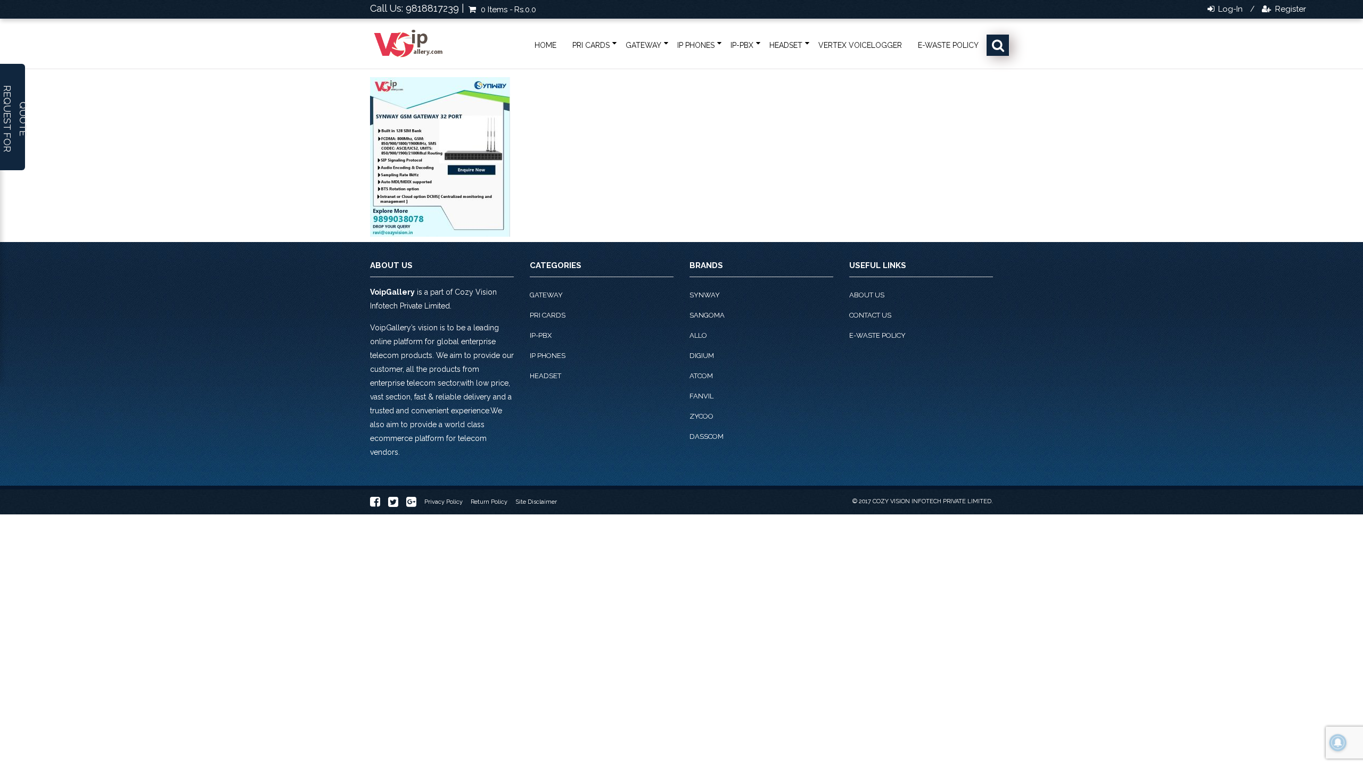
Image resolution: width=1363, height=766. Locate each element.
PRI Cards (591, 45)
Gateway (643, 45)
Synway (704, 295)
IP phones (696, 45)
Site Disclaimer (536, 501)
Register (1289, 9)
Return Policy (489, 501)
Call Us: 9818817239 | (417, 8)
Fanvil (701, 396)
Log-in (1229, 9)
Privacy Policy (443, 501)
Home (545, 45)
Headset (785, 45)
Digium (701, 356)
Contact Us (870, 315)
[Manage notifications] (1337, 742)
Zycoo (701, 416)
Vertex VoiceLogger (860, 45)
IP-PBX (741, 45)
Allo (698, 335)
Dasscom (706, 436)
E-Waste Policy (948, 45)
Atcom (701, 376)
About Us (866, 295)
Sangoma (707, 315)
